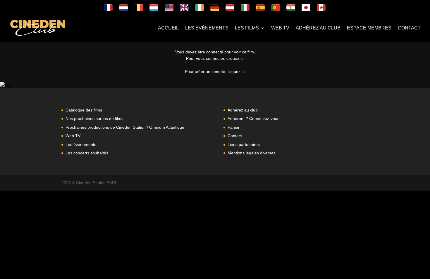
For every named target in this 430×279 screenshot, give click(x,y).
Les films (247, 28)
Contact (409, 28)
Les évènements (206, 28)
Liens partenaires (244, 144)
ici (242, 58)
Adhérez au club (318, 28)
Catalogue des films (84, 110)
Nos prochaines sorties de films (94, 118)
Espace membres (369, 28)
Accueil (168, 28)
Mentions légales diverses (252, 153)
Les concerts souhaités (87, 153)
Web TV (280, 28)
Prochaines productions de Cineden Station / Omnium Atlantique (125, 127)
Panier (234, 127)
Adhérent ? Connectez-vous (253, 118)
